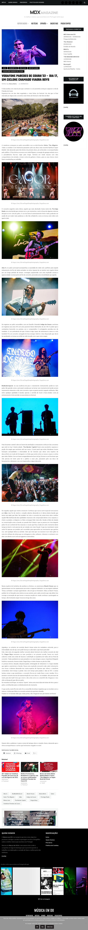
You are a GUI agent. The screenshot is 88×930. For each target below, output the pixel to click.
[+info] (4, 856)
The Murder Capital (20, 800)
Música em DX (44, 910)
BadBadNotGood (17, 794)
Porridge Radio (45, 797)
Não (42, 926)
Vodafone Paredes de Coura (13, 71)
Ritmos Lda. (7, 800)
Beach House (30, 794)
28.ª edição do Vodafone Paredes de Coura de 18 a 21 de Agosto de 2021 (10, 775)
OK (37, 926)
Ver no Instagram (45, 899)
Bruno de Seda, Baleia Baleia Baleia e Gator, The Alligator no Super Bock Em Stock (48, 776)
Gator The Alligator (9, 797)
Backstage (54, 23)
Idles (20, 797)
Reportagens (22, 23)
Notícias (34, 23)
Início (4, 2)
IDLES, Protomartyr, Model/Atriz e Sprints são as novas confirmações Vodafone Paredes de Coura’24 (29, 777)
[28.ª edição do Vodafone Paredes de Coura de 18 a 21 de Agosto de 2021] (10, 767)
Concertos (13, 68)
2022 (4, 68)
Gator (52, 794)
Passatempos (66, 23)
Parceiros (23, 2)
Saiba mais (50, 926)
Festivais (23, 68)
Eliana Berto (13, 84)
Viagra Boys (33, 800)
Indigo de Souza (31, 797)
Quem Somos (12, 2)
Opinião (43, 23)
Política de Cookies (37, 2)
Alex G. (5, 794)
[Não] (86, 923)
